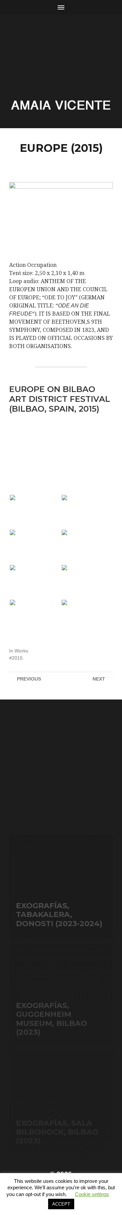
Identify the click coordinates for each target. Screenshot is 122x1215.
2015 (17, 658)
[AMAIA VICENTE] (61, 105)
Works (21, 651)
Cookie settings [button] (92, 1194)
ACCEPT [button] (61, 1204)
